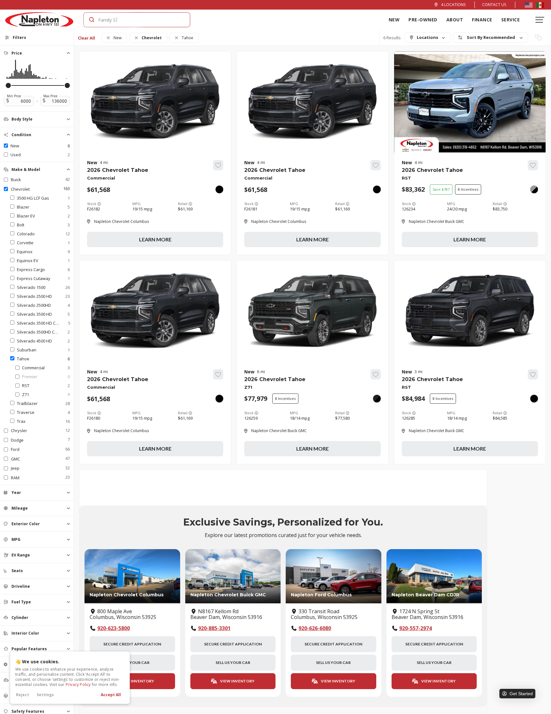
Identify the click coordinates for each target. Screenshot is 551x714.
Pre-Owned (422, 20)
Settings (45, 694)
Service (510, 20)
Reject (22, 694)
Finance (482, 20)
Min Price (14, 96)
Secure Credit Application (132, 644)
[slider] (8, 85)
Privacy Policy (78, 684)
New (394, 20)
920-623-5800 (113, 628)
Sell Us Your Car (132, 662)
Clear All (86, 38)
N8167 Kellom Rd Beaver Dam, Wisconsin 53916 (226, 614)
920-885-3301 (214, 628)
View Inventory (136, 681)
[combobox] (130, 20)
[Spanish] (540, 5)
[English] (529, 5)
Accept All (111, 694)
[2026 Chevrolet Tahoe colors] (219, 189)
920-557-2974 (415, 628)
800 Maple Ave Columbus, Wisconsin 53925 (123, 614)
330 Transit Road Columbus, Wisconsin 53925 (324, 614)
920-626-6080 (314, 628)
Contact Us (494, 4)
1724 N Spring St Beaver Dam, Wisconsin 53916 (427, 614)
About (454, 20)
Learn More (155, 239)
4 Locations (453, 5)
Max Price (50, 96)
